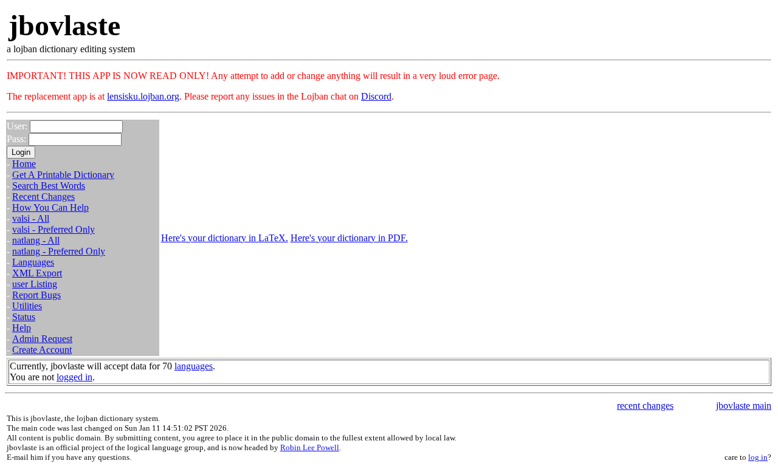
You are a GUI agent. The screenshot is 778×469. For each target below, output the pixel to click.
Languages (33, 262)
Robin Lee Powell (309, 447)
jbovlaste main (743, 405)
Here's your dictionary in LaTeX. (224, 238)
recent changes (645, 405)
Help (21, 328)
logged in (74, 377)
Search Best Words (48, 185)
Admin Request (42, 339)
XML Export (37, 273)
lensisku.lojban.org (143, 96)
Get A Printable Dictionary (63, 174)
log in (758, 457)
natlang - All (36, 240)
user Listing (34, 284)
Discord (376, 96)
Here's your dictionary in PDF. (349, 238)
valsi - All (30, 218)
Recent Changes (43, 196)
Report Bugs (36, 295)
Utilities (27, 306)
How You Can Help (50, 207)
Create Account (42, 349)
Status (23, 317)
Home (24, 164)
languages (193, 366)
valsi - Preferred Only (53, 229)
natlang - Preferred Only (58, 251)
